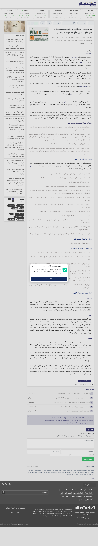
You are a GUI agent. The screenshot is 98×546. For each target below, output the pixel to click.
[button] (32, 266)
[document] (49, 273)
